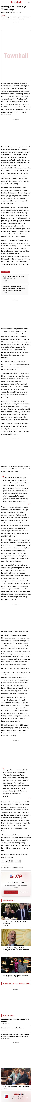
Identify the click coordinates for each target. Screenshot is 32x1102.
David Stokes (5, 12)
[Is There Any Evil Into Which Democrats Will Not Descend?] (16, 1076)
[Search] (29, 2)
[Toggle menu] (3, 2)
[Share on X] (2, 861)
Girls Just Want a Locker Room (12, 1028)
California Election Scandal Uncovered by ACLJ (15, 1020)
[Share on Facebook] (9, 861)
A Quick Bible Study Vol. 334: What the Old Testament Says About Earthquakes (15, 1035)
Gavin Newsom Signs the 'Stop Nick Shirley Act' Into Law (15, 922)
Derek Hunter (6, 979)
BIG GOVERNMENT (5, 867)
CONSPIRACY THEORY (17, 867)
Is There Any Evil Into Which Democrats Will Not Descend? (16, 1087)
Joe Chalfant (5, 925)
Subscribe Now (24, 892)
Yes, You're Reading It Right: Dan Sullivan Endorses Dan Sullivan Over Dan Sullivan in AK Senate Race (16, 949)
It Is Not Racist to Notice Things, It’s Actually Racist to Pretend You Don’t (15, 976)
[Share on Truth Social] (6, 861)
